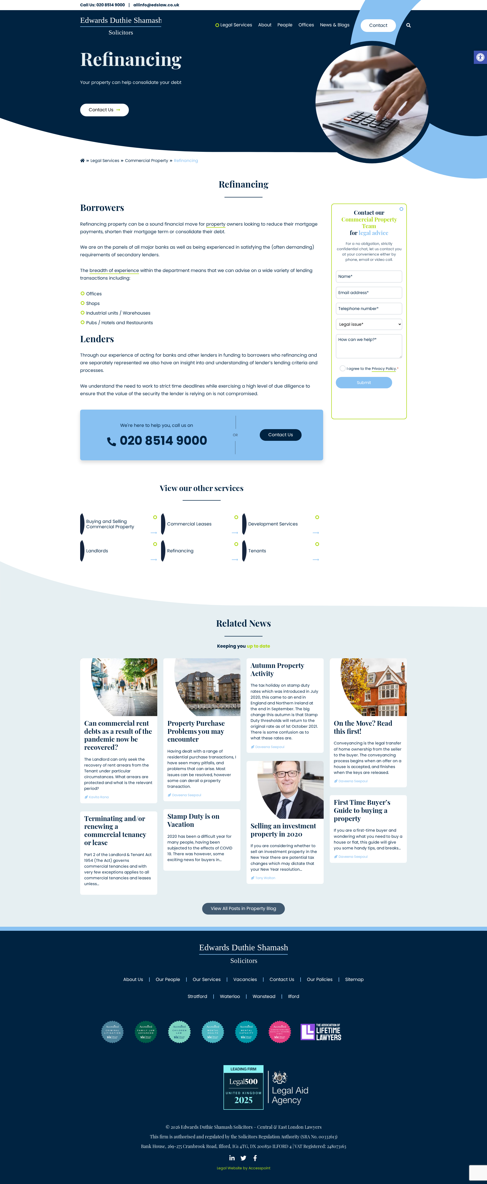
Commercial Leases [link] (189, 524)
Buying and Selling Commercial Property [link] (110, 524)
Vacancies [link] (245, 979)
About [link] (264, 25)
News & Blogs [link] (335, 25)
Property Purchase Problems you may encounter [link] (196, 732)
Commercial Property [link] (146, 160)
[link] (480, 57)
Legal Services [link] (236, 25)
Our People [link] (168, 979)
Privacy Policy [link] (384, 368)
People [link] (284, 25)
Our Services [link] (207, 979)
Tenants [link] (257, 551)
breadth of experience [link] (114, 270)
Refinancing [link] (180, 551)
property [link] (215, 224)
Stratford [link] (197, 996)
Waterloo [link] (230, 996)
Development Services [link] (273, 524)
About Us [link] (133, 979)
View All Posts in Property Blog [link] (243, 908)
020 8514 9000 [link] (102, 5)
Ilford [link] (293, 996)
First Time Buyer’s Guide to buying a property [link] (362, 811)
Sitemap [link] (354, 979)
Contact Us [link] (102, 110)
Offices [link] (306, 25)
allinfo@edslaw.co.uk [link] (156, 5)
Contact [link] (378, 25)
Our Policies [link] (320, 979)
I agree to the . (373, 368)
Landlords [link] (97, 551)
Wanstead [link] (264, 996)
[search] (408, 25)
